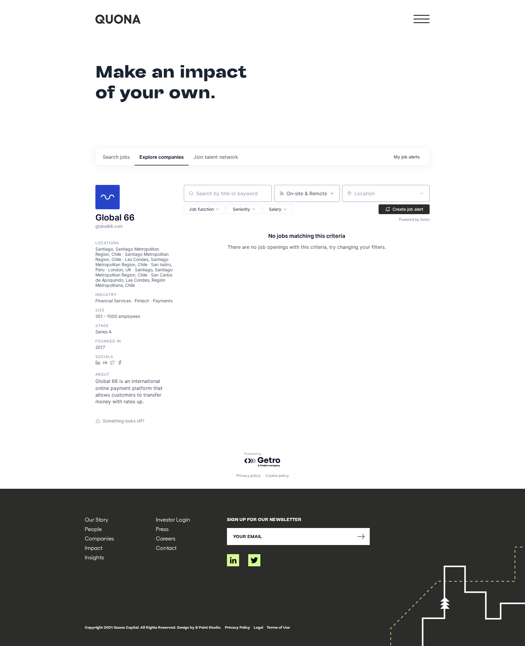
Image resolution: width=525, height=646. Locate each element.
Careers (165, 538)
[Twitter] (254, 560)
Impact (93, 547)
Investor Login (173, 519)
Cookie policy (277, 475)
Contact (166, 547)
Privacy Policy (237, 627)
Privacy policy (248, 475)
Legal (258, 627)
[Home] (118, 19)
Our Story (96, 519)
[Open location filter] (421, 193)
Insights (94, 557)
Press (162, 529)
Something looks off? (123, 420)
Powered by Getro (414, 219)
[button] (204, 209)
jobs (116, 157)
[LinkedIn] (233, 560)
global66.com (109, 226)
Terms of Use (278, 627)
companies (161, 157)
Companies (99, 538)
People (93, 529)
